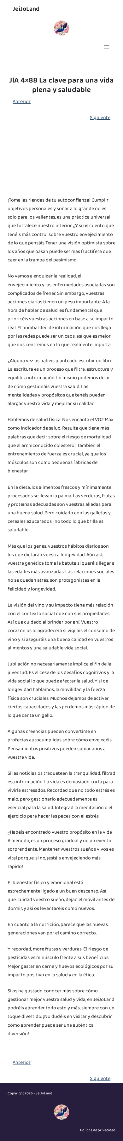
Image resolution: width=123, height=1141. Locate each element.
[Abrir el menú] (106, 47)
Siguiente (100, 118)
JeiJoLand (26, 9)
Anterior (22, 102)
